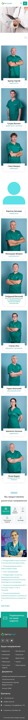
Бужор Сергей (14, 81)
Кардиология (6, 651)
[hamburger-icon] (25, 37)
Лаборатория (6, 662)
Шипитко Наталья (14, 431)
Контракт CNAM (6, 688)
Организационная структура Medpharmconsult (10, 684)
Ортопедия (5, 658)
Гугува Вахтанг (14, 123)
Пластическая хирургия (6, 666)
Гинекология (19, 654)
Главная (11, 21)
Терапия (18, 662)
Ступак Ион (14, 346)
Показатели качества (8, 679)
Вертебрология (20, 651)
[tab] (6, 510)
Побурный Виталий (14, 296)
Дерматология (20, 658)
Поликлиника (6, 654)
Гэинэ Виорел (14, 166)
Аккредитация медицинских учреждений (14, 676)
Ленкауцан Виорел (14, 253)
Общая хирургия (20, 665)
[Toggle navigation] (25, 3)
